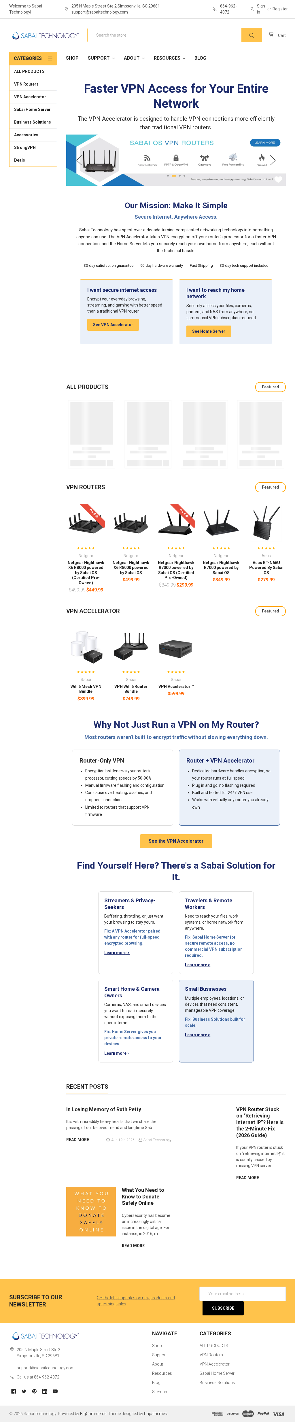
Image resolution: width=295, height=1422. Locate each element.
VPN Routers (26, 84)
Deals (19, 160)
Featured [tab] (270, 387)
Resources (167, 58)
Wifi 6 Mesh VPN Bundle (86, 689)
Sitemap (159, 1391)
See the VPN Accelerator (176, 841)
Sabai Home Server (32, 109)
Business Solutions (32, 122)
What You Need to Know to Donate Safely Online (143, 1196)
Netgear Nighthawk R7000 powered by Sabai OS (221, 567)
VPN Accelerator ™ (176, 686)
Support (99, 58)
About (132, 58)
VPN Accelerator (30, 96)
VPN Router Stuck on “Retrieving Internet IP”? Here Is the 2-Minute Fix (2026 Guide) (259, 1122)
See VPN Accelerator (113, 324)
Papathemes (155, 1413)
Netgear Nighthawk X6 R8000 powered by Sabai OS (131, 567)
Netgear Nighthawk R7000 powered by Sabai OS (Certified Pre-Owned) (176, 570)
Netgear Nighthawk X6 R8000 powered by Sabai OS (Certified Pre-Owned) (86, 572)
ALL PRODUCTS (29, 71)
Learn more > (117, 952)
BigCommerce (93, 1413)
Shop (72, 58)
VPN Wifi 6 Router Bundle (131, 689)
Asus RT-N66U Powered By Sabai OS (266, 567)
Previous (79, 160)
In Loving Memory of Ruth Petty (103, 1109)
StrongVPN (25, 147)
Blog (200, 58)
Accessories (26, 135)
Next (273, 160)
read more (77, 1139)
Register (280, 9)
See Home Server (208, 331)
